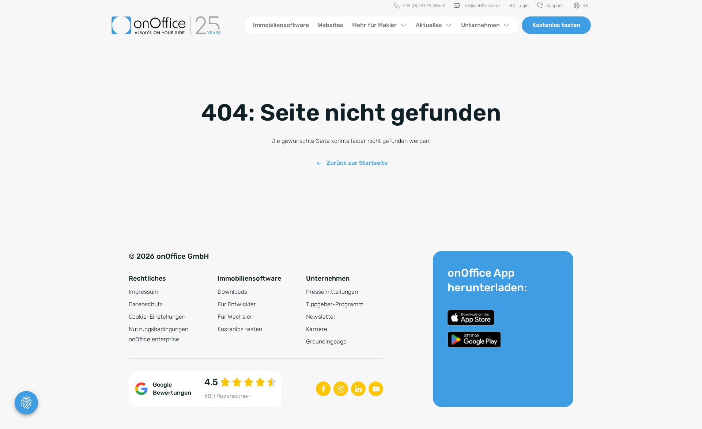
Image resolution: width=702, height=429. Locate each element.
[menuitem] (419, 6)
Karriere (316, 329)
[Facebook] (323, 388)
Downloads (232, 291)
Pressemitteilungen (332, 291)
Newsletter (321, 316)
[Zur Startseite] (172, 25)
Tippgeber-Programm (334, 304)
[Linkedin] (358, 388)
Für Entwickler (237, 304)
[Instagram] (340, 388)
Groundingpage (326, 341)
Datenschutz (146, 304)
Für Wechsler (235, 316)
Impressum (143, 291)
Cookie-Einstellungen (157, 316)
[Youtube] (376, 388)
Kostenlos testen (556, 25)
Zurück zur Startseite (357, 162)
